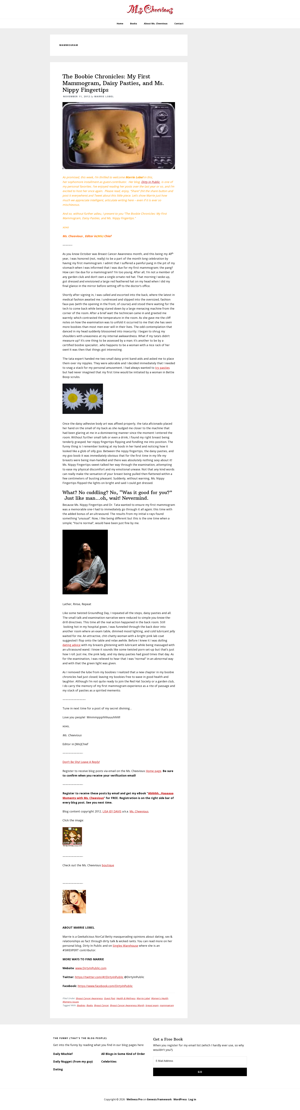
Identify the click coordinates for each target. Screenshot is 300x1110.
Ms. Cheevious (139, 811)
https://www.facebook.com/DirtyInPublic (105, 986)
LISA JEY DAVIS (111, 811)
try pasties (162, 368)
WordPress (180, 1099)
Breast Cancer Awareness (89, 998)
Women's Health (159, 998)
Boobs (89, 1005)
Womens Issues (70, 1001)
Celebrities (108, 1061)
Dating (58, 1069)
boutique (108, 865)
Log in (192, 1099)
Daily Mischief (63, 1054)
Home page (153, 771)
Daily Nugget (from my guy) (73, 1061)
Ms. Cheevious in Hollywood (150, 9)
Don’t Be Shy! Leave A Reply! (81, 762)
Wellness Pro (134, 1099)
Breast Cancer (101, 1005)
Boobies (81, 1005)
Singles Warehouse (125, 945)
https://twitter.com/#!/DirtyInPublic (99, 977)
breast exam (151, 1005)
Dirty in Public (150, 182)
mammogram (167, 1005)
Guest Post (109, 998)
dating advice (71, 645)
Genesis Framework (159, 1099)
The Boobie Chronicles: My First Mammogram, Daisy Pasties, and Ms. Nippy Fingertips (113, 83)
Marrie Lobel (143, 998)
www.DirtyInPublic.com (90, 968)
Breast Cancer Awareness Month (127, 1005)
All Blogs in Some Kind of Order (123, 1054)
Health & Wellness (125, 998)
